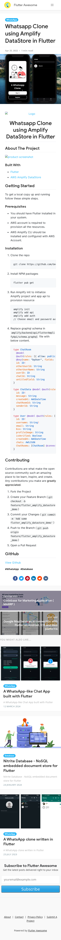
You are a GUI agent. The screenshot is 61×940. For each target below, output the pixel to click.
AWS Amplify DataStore (26, 177)
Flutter (15, 172)
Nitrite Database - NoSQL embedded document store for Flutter (30, 766)
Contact (19, 916)
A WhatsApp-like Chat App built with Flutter (26, 693)
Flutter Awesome (25, 5)
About (7, 916)
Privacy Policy (35, 916)
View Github (13, 562)
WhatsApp (11, 19)
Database (27, 569)
